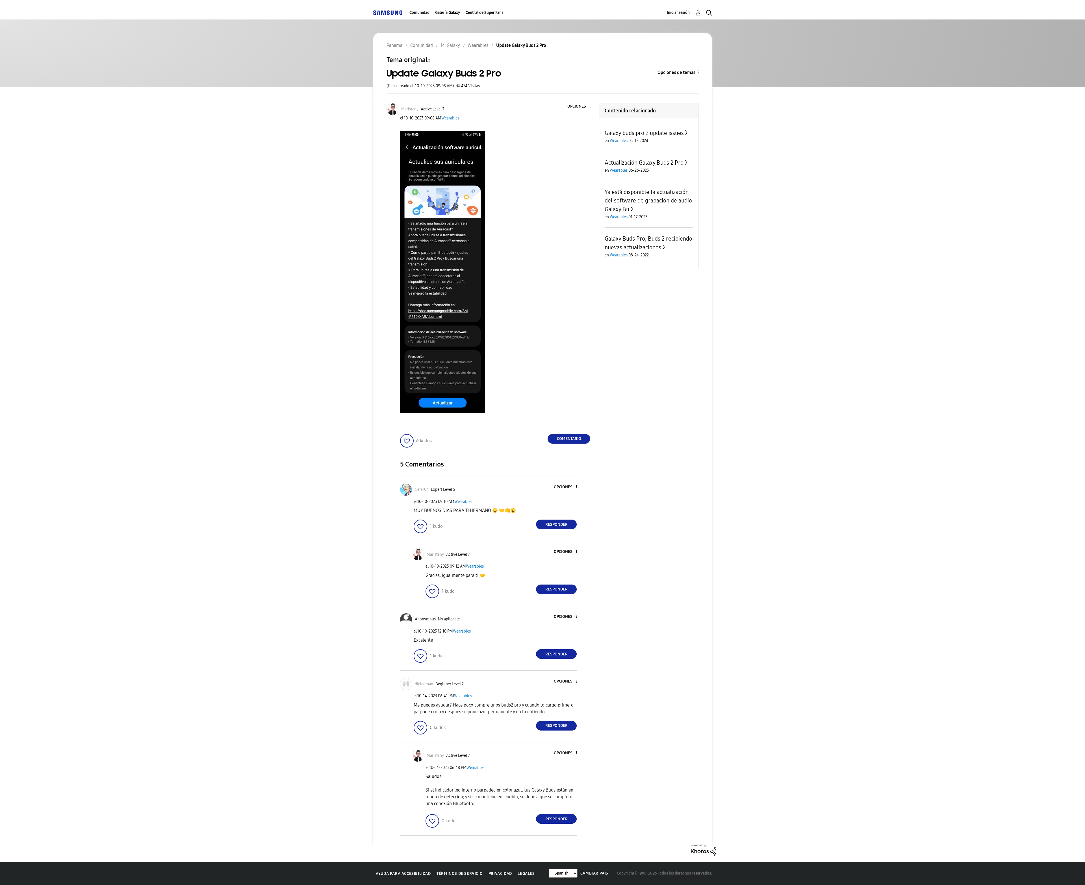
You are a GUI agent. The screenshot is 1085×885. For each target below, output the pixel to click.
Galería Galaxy (447, 12)
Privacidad (500, 873)
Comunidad (419, 12)
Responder (556, 524)
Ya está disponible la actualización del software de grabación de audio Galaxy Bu (648, 201)
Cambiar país (594, 873)
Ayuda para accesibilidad (403, 873)
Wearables (450, 118)
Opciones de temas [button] (676, 72)
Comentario (569, 438)
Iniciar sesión (678, 12)
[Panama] (387, 12)
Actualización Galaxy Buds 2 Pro (644, 162)
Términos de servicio (460, 873)
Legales (526, 873)
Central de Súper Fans (484, 12)
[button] (581, 106)
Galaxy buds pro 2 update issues (644, 133)
